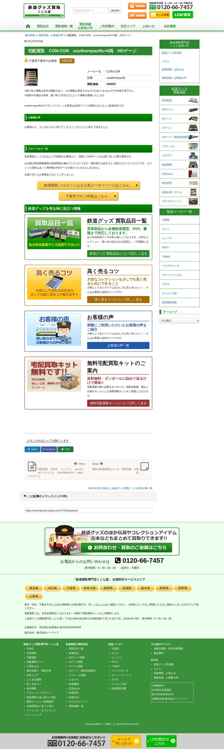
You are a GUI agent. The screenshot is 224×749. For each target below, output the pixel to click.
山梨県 (33, 596)
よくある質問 (34, 679)
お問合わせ (33, 666)
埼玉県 (52, 588)
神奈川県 (90, 588)
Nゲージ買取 (76, 661)
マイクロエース (170, 265)
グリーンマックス (172, 275)
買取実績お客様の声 (85, 26)
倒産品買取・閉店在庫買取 (168, 648)
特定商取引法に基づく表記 (41, 697)
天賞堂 (165, 219)
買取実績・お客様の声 (51, 35)
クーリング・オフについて (41, 710)
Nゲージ (166, 118)
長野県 (182, 588)
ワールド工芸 (169, 293)
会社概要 (170, 26)
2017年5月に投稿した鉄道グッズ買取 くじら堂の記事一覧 (120, 488)
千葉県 (70, 588)
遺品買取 (159, 653)
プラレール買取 (77, 675)
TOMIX (166, 256)
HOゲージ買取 (77, 657)
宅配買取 (31, 657)
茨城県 (126, 588)
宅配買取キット (35, 661)
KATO (165, 247)
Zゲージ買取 (76, 666)
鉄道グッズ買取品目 (179, 90)
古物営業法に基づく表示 (40, 706)
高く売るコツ (34, 684)
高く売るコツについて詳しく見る (118, 299)
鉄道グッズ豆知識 (171, 52)
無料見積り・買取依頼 (39, 670)
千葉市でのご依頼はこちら (87, 196)
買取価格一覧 (76, 706)
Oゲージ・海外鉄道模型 (175, 137)
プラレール (168, 146)
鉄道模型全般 (169, 302)
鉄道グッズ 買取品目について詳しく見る (118, 253)
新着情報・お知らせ (173, 69)
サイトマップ (34, 714)
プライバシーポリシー (39, 692)
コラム (165, 61)
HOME (31, 35)
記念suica (167, 173)
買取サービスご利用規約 (40, 701)
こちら (102, 604)
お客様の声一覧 (118, 345)
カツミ (165, 229)
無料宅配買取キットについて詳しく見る (118, 403)
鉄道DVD (74, 697)
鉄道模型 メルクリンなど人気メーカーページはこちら (86, 185)
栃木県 (145, 588)
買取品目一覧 (76, 648)
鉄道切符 (167, 183)
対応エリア (128, 26)
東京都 (33, 588)
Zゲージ (166, 127)
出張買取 (31, 653)
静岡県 (108, 588)
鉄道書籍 (167, 164)
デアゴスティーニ (172, 201)
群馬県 (164, 588)
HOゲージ (167, 109)
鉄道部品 (167, 100)
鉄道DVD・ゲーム (172, 192)
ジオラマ (167, 155)
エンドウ (167, 238)
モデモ (165, 284)
